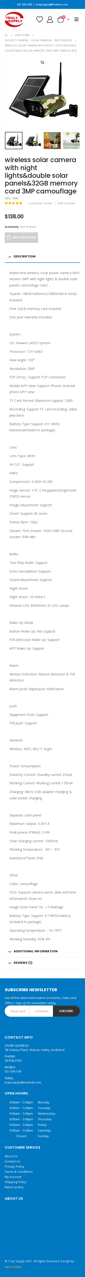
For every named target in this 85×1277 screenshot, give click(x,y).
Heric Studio (13, 1267)
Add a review (66, 203)
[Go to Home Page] (6, 35)
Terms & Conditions (19, 1171)
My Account (13, 1177)
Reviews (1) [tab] (23, 963)
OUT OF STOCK (24, 237)
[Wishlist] (39, 19)
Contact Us (12, 1161)
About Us (11, 1156)
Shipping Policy (15, 1182)
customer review (39, 203)
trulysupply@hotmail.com (52, 4)
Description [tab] (24, 256)
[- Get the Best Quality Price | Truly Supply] (14, 19)
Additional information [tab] (36, 951)
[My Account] (50, 19)
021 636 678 (24, 4)
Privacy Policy (14, 1166)
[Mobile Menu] (76, 19)
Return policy (14, 1187)
